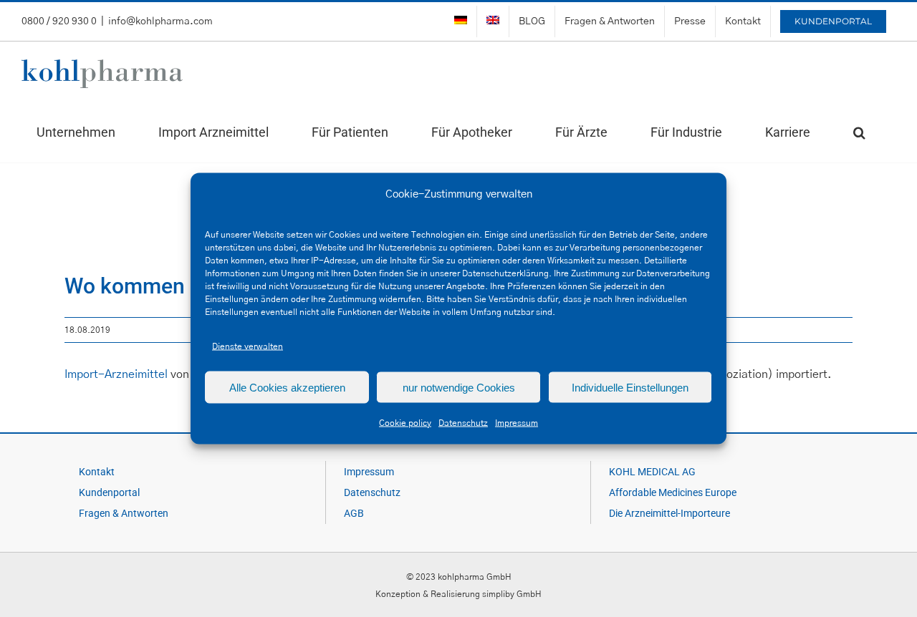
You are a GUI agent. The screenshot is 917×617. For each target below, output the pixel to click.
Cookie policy (405, 423)
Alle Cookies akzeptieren (287, 387)
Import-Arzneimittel (116, 374)
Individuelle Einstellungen (630, 387)
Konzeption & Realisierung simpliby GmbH (458, 594)
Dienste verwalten (247, 346)
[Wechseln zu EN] (493, 21)
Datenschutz (463, 423)
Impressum (516, 423)
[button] (859, 132)
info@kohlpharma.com (160, 21)
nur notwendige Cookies (459, 387)
